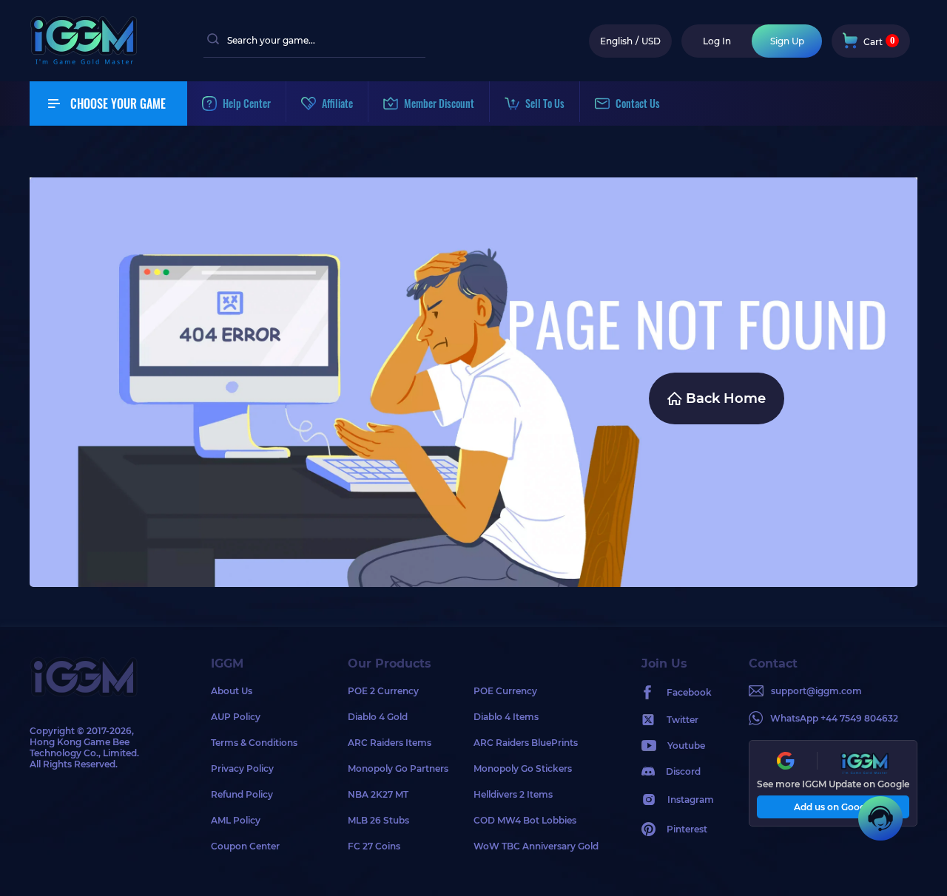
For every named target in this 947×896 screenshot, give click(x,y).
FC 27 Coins (374, 846)
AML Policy (235, 820)
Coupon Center (245, 846)
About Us (231, 690)
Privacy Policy (242, 768)
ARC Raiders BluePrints (526, 742)
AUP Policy (235, 716)
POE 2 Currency (383, 690)
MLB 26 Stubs (378, 820)
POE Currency (505, 690)
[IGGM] (84, 61)
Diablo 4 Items (506, 716)
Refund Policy (242, 794)
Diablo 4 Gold (378, 716)
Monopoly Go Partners (398, 768)
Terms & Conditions (254, 742)
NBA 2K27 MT (378, 794)
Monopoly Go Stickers (523, 768)
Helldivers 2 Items (513, 794)
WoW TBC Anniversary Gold (536, 846)
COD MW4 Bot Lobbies (525, 820)
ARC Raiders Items (389, 742)
